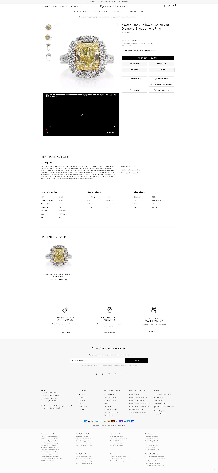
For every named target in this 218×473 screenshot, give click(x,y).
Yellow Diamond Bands (116, 445)
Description (47, 163)
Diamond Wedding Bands (117, 441)
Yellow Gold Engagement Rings (84, 461)
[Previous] (55, 24)
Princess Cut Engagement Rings (49, 456)
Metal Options (108, 415)
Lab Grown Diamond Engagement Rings (52, 458)
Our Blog (82, 400)
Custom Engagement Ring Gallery (119, 458)
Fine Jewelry (118, 12)
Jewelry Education (110, 397)
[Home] (79, 17)
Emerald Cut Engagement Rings (49, 443)
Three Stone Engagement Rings (84, 445)
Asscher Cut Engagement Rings (49, 441)
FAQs (81, 403)
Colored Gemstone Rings (152, 449)
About (55, 6)
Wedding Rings (101, 12)
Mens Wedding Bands (136, 409)
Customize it (134, 64)
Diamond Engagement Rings (138, 397)
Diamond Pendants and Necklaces (139, 403)
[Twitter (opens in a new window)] (109, 374)
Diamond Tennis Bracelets (152, 436)
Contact (47, 6)
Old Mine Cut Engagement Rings (50, 449)
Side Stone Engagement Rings (84, 438)
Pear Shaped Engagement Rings (49, 452)
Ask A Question (163, 78)
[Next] (58, 24)
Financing (107, 403)
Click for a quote (65, 332)
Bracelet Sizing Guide (110, 409)
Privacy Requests (159, 411)
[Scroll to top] (214, 469)
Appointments (76, 6)
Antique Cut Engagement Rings (49, 438)
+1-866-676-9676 (163, 90)
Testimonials (83, 406)
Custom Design (109, 394)
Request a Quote (148, 58)
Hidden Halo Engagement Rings (84, 441)
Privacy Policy (158, 397)
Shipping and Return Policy (162, 394)
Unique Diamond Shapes (47, 460)
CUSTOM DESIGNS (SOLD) (89, 17)
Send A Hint (161, 64)
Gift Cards (64, 6)
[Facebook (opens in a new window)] (96, 374)
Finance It (134, 70)
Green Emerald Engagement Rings (154, 465)
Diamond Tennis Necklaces (152, 438)
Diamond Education (110, 400)
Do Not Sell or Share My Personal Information (164, 407)
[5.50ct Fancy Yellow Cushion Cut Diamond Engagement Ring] (58, 255)
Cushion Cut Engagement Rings (131, 170)
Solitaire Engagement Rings (83, 443)
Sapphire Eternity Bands (116, 436)
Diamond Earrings (134, 394)
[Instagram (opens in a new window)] (102, 374)
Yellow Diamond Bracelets (152, 445)
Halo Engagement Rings (82, 436)
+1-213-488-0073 (46, 395)
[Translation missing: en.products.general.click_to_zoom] (117, 24)
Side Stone (139, 192)
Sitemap (81, 409)
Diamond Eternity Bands (136, 400)
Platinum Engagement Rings (83, 456)
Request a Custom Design (117, 461)
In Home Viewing (136, 78)
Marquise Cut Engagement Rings (50, 447)
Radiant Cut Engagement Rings (49, 454)
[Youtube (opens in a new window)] (121, 374)
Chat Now (136, 90)
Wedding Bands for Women (137, 412)
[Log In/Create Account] (165, 6)
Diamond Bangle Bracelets (152, 441)
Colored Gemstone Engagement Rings (155, 458)
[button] (48, 27)
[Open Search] (169, 6)
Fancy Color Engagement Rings (131, 173)
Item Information (49, 192)
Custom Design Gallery (129, 17)
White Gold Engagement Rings (84, 458)
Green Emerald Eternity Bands (118, 438)
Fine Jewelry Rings (150, 447)
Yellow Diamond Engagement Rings (154, 456)
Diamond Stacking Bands (117, 443)
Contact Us (82, 397)
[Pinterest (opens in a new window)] (115, 374)
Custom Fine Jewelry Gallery (118, 456)
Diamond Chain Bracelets (152, 443)
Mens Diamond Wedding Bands (139, 406)
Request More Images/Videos (163, 84)
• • (109, 1)
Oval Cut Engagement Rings (48, 445)
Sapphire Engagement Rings (152, 463)
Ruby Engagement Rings (151, 461)
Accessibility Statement (161, 414)
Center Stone (94, 192)
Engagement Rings (81, 12)
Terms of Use (158, 400)
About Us (82, 394)
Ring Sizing (107, 406)
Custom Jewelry (136, 12)
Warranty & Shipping (160, 403)
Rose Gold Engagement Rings (84, 463)
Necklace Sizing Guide (111, 412)
